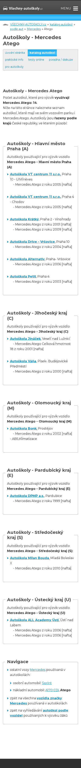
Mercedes (34, 29)
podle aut (16, 29)
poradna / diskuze (61, 59)
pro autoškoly (14, 67)
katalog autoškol (61, 24)
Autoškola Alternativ (27, 259)
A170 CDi (52, 690)
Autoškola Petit (23, 276)
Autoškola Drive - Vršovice (32, 242)
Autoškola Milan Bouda (29, 558)
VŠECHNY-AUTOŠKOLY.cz (28, 24)
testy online (36, 59)
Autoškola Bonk (23, 428)
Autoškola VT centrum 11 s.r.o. (35, 174)
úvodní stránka (15, 52)
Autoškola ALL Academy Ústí (34, 620)
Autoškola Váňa (23, 361)
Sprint (47, 683)
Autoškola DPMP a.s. (27, 496)
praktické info (14, 59)
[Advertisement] (42, 83)
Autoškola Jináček (25, 339)
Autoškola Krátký (24, 219)
